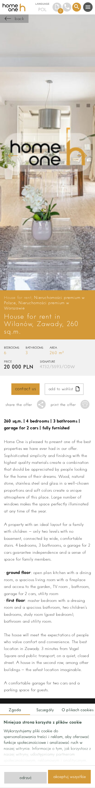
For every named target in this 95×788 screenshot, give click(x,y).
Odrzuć (26, 777)
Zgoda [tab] (15, 709)
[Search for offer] (76, 7)
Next (82, 155)
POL (42, 9)
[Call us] (67, 7)
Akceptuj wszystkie (69, 776)
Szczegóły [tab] (45, 709)
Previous (13, 155)
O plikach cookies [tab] (77, 709)
